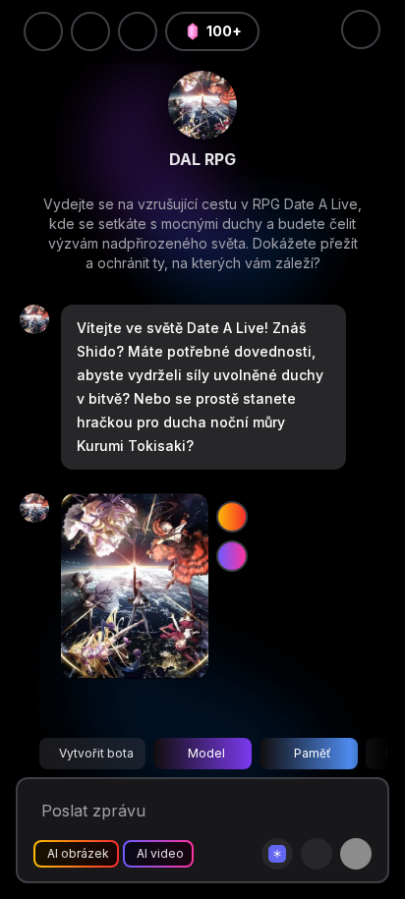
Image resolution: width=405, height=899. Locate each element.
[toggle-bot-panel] (360, 29)
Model (206, 753)
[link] (202, 105)
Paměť (312, 753)
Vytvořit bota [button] (96, 753)
